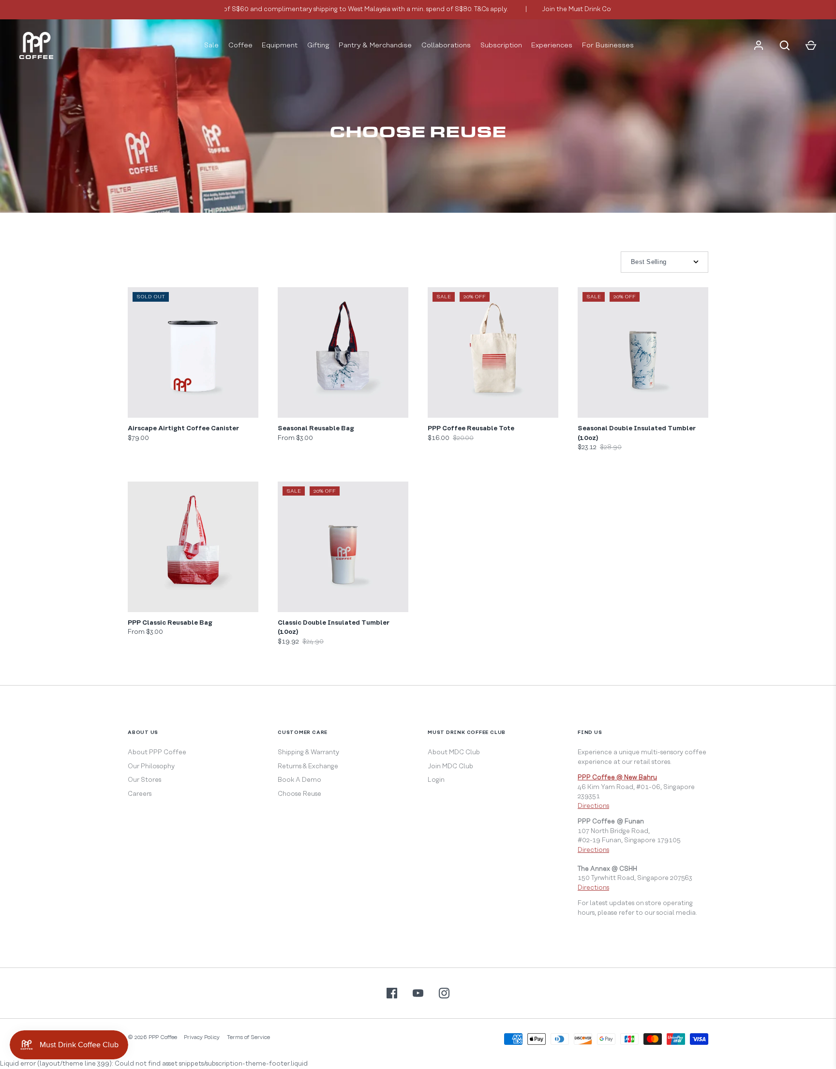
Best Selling (648, 261)
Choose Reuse (299, 794)
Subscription (501, 45)
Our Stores (144, 779)
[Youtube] (418, 993)
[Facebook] (392, 993)
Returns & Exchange (308, 766)
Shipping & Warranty (308, 752)
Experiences (551, 45)
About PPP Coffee (157, 752)
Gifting (318, 45)
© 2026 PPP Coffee (152, 1037)
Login (436, 779)
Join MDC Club (450, 766)
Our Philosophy (151, 766)
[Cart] (810, 45)
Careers (139, 794)
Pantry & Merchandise (375, 45)
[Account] (758, 45)
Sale (211, 45)
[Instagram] (444, 993)
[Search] (784, 45)
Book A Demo (299, 779)
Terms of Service (248, 1037)
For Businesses (608, 45)
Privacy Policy (202, 1037)
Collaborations (446, 45)
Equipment (280, 45)
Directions (593, 806)
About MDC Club (454, 752)
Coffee (240, 45)
